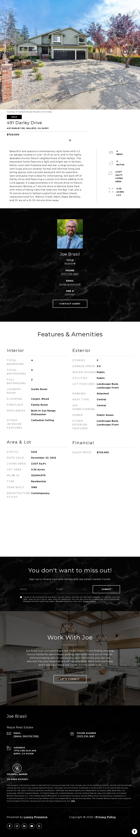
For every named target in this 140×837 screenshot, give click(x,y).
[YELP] (39, 826)
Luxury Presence (36, 817)
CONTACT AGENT (70, 303)
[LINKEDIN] (24, 826)
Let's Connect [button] (70, 679)
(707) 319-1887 (70, 274)
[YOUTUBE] (31, 826)
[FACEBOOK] (9, 826)
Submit (106, 589)
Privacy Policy (89, 601)
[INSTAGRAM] (17, 826)
